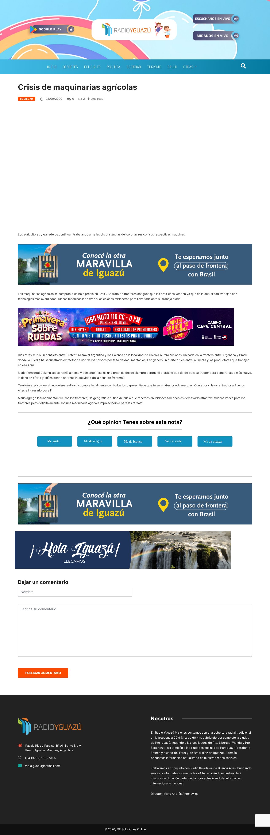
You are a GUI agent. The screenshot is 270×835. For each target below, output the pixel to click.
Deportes (70, 66)
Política (113, 66)
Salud (172, 66)
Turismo (154, 66)
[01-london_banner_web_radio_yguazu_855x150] (135, 264)
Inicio (52, 66)
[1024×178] (123, 549)
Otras (188, 66)
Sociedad (134, 66)
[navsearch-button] (243, 67)
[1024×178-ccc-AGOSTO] (126, 326)
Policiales (92, 66)
